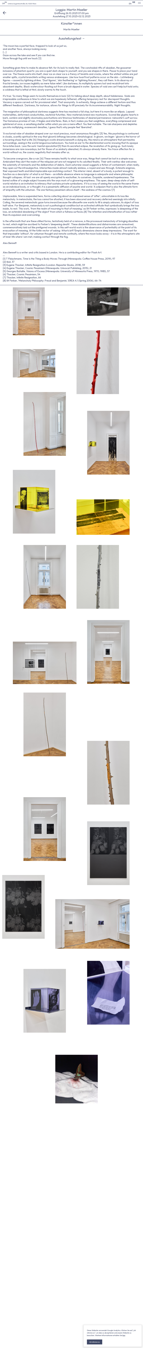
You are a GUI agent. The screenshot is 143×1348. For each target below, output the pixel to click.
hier (123, 1335)
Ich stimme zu (94, 1342)
